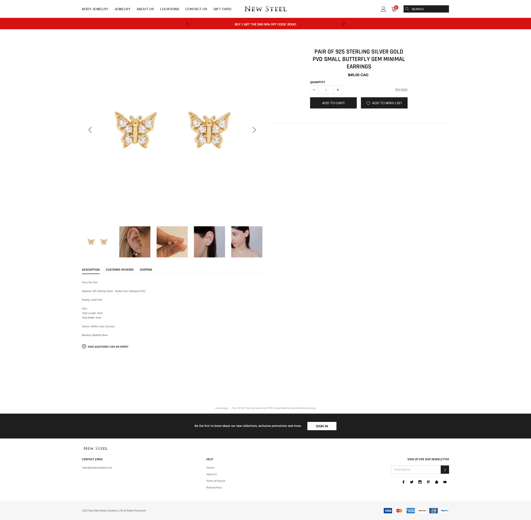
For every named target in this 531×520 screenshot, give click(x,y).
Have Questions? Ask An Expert (107, 347)
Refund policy (214, 487)
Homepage (221, 408)
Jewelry (122, 9)
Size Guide (401, 89)
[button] (445, 469)
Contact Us (196, 9)
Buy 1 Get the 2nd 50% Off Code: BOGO (265, 23)
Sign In (322, 426)
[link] (383, 8)
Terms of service (215, 480)
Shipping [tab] (146, 270)
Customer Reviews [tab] (120, 270)
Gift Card (222, 9)
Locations (169, 9)
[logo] (265, 9)
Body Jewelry (95, 9)
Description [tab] (91, 270)
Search (210, 467)
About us (211, 474)
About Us (145, 9)
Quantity (317, 82)
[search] (407, 8)
